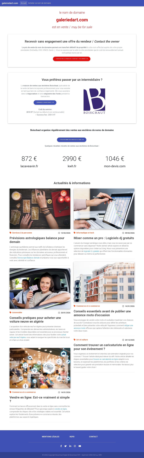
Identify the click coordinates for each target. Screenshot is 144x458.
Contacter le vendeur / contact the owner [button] (71, 58)
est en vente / (72, 27)
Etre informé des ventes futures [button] (70, 139)
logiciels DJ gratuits (91, 251)
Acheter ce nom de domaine (39, 3)
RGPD (72, 437)
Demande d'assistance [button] (44, 102)
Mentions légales (50, 437)
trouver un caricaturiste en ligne (105, 359)
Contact (93, 437)
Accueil (24, 3)
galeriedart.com (72, 19)
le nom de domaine (72, 12)
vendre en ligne (61, 409)
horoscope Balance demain (29, 258)
